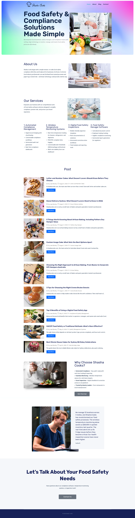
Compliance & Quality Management (79, 313)
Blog (99, 4)
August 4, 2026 (63, 225)
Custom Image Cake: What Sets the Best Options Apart (69, 242)
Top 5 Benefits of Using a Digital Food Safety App (66, 310)
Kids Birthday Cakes (74, 345)
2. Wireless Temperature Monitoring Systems (55, 127)
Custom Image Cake (75, 245)
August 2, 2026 (63, 270)
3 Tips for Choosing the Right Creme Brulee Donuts (67, 288)
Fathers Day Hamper (76, 225)
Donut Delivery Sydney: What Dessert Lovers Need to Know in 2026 (74, 201)
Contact (106, 4)
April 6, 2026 (62, 345)
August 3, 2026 (63, 245)
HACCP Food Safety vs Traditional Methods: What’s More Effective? (74, 326)
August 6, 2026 (63, 183)
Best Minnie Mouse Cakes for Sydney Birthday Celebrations (71, 342)
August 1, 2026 (63, 290)
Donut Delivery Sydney (76, 204)
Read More (51, 190)
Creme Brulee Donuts (76, 291)
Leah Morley (53, 183)
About (94, 4)
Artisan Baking (74, 270)
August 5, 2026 (63, 204)
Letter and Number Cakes (77, 183)
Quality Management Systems (77, 329)
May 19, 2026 (63, 329)
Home (89, 4)
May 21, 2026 (63, 313)
